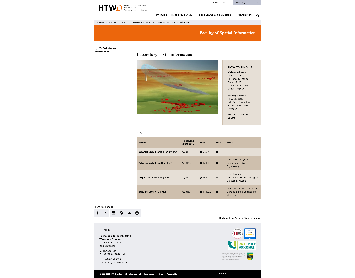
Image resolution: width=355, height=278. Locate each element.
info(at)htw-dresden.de (119, 262)
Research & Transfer (215, 15)
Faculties (124, 22)
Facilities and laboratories (162, 22)
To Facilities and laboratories (106, 50)
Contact (215, 3)
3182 (188, 177)
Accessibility (172, 274)
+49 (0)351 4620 (112, 259)
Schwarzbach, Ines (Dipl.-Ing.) (155, 162)
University (243, 15)
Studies (161, 15)
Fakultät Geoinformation (248, 218)
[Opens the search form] (257, 15)
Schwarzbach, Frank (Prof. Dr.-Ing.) (158, 151)
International (182, 15)
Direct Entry (240, 3)
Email (234, 117)
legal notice (149, 274)
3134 (188, 151)
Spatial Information (140, 22)
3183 (188, 191)
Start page (100, 22)
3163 (188, 162)
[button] (112, 206)
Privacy (160, 274)
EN (224, 3)
